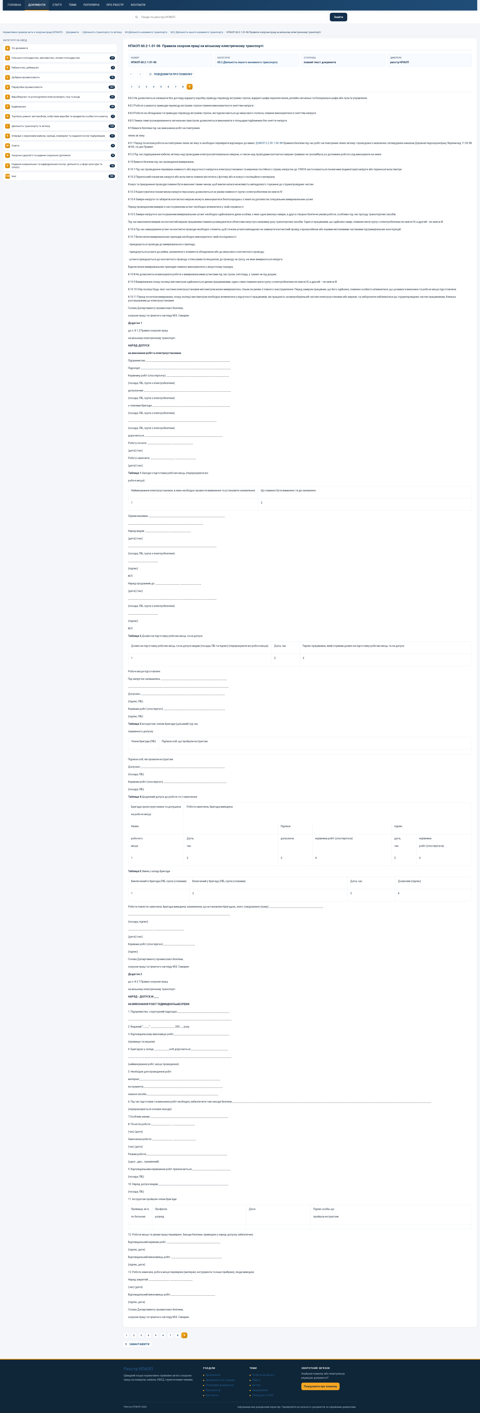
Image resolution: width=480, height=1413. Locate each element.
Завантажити (139, 1344)
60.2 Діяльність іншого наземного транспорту (197, 32)
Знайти (338, 17)
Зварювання (260, 1390)
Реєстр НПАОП (138, 1369)
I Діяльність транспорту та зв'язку (102, 32)
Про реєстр (213, 1390)
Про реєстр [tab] (115, 5)
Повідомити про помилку (172, 74)
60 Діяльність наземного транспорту (146, 32)
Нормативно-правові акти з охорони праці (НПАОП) (33, 32)
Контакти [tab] (138, 5)
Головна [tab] (14, 5)
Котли (256, 1385)
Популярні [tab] (91, 5)
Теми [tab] (72, 5)
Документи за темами (220, 1380)
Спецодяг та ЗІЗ (262, 1395)
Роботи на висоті (263, 1374)
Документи (72, 32)
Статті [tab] (57, 5)
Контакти (212, 1395)
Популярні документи (220, 1385)
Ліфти (256, 1380)
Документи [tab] (36, 5)
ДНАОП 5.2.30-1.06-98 (269, 143)
